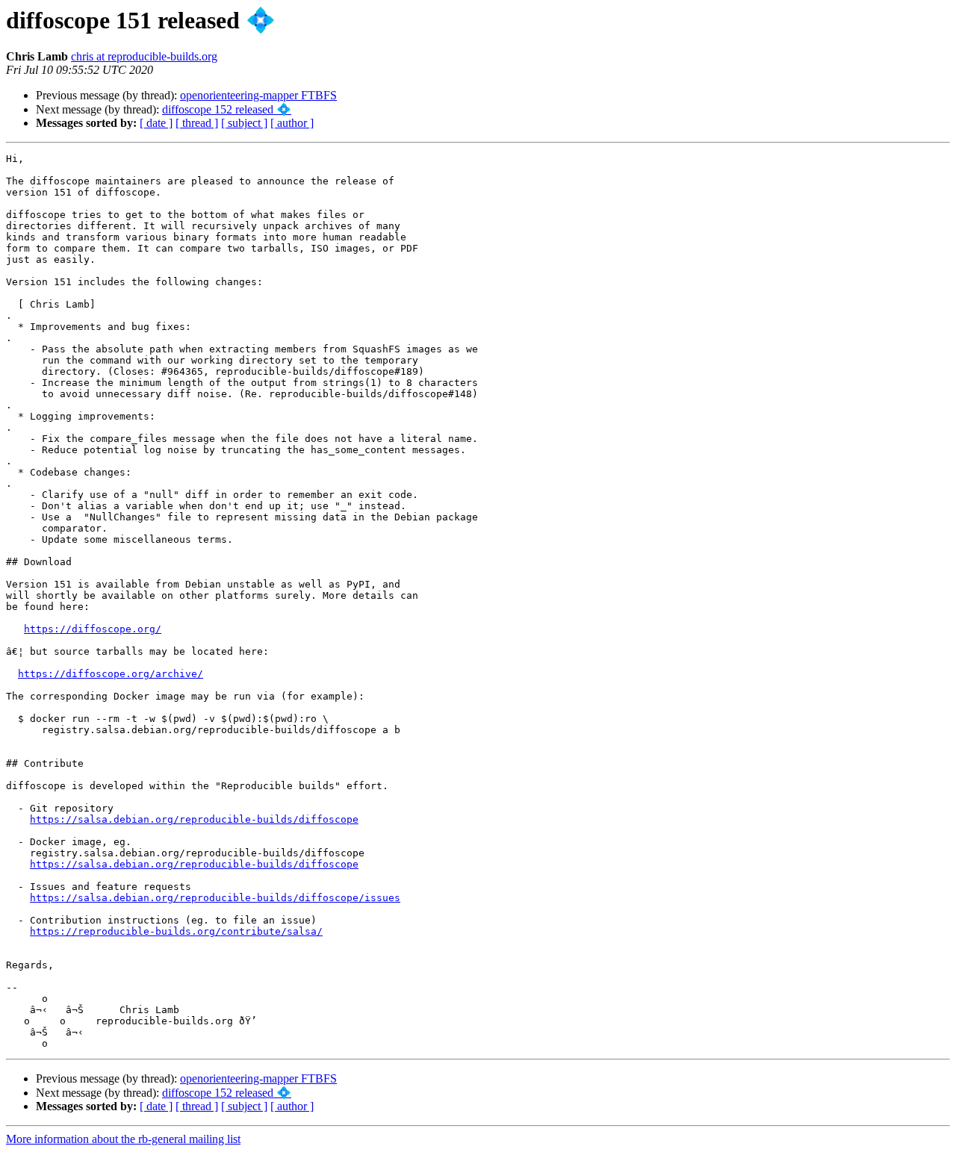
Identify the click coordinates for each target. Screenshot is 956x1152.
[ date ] (156, 122)
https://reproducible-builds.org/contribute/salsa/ (176, 931)
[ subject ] (244, 122)
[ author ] (292, 122)
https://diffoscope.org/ (92, 629)
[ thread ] (197, 122)
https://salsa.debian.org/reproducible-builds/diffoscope (194, 819)
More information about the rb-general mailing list (123, 1139)
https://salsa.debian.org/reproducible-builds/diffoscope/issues (215, 897)
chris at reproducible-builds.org (144, 56)
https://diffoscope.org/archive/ (110, 673)
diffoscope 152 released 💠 (226, 109)
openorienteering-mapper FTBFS (258, 95)
